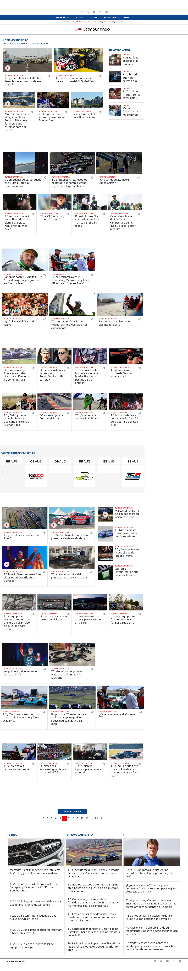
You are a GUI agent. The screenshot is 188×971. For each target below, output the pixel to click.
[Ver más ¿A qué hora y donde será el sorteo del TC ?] (25, 654)
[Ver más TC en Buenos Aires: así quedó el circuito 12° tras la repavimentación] (25, 163)
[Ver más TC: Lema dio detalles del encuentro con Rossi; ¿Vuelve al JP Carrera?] (54, 356)
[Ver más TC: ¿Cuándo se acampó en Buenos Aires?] (119, 163)
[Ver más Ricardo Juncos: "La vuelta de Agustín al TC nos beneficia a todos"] (90, 202)
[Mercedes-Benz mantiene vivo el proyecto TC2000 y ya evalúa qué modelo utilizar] (36, 852)
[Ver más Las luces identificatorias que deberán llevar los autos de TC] (105, 572)
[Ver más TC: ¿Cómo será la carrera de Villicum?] (90, 401)
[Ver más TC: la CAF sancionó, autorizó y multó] (55, 202)
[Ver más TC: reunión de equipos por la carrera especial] (90, 752)
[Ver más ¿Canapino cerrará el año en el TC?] (120, 697)
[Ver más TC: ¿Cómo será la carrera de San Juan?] (19, 752)
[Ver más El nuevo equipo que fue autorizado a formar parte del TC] (126, 602)
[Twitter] (88, 12)
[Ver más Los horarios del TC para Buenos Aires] (87, 100)
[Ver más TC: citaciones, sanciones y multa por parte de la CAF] (54, 752)
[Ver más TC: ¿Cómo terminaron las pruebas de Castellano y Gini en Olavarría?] (24, 697)
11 (87, 818)
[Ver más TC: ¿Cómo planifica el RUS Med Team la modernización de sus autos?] (27, 60)
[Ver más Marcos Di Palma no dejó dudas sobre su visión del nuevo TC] (105, 514)
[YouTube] (94, 12)
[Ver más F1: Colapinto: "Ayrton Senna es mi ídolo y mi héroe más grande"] (115, 93)
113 (96, 818)
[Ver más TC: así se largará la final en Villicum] (54, 401)
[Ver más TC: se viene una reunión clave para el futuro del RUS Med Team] (78, 60)
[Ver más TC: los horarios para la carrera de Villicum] (54, 602)
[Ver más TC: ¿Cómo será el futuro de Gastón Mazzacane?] (126, 356)
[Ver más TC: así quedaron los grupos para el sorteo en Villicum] (90, 602)
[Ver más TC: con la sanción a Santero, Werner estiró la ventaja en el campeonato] (72, 304)
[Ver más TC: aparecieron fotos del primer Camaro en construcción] (72, 557)
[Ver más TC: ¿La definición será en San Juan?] (24, 518)
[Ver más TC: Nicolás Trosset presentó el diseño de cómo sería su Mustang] (105, 534)
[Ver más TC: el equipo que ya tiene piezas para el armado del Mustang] (72, 654)
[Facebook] (81, 12)
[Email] (106, 12)
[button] (63, 17)
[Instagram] (100, 12)
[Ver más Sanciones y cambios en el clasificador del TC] (120, 304)
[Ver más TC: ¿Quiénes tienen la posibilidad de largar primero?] (105, 553)
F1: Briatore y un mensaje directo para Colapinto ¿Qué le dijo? (100, 22)
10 (82, 818)
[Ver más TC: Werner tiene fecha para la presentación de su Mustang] (72, 518)
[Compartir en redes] (49, 76)
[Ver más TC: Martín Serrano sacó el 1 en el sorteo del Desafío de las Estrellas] (24, 557)
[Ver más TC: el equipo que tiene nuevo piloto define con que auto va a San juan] (126, 752)
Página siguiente (72, 811)
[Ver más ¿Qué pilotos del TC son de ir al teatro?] (25, 304)
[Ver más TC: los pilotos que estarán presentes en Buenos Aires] (53, 100)
